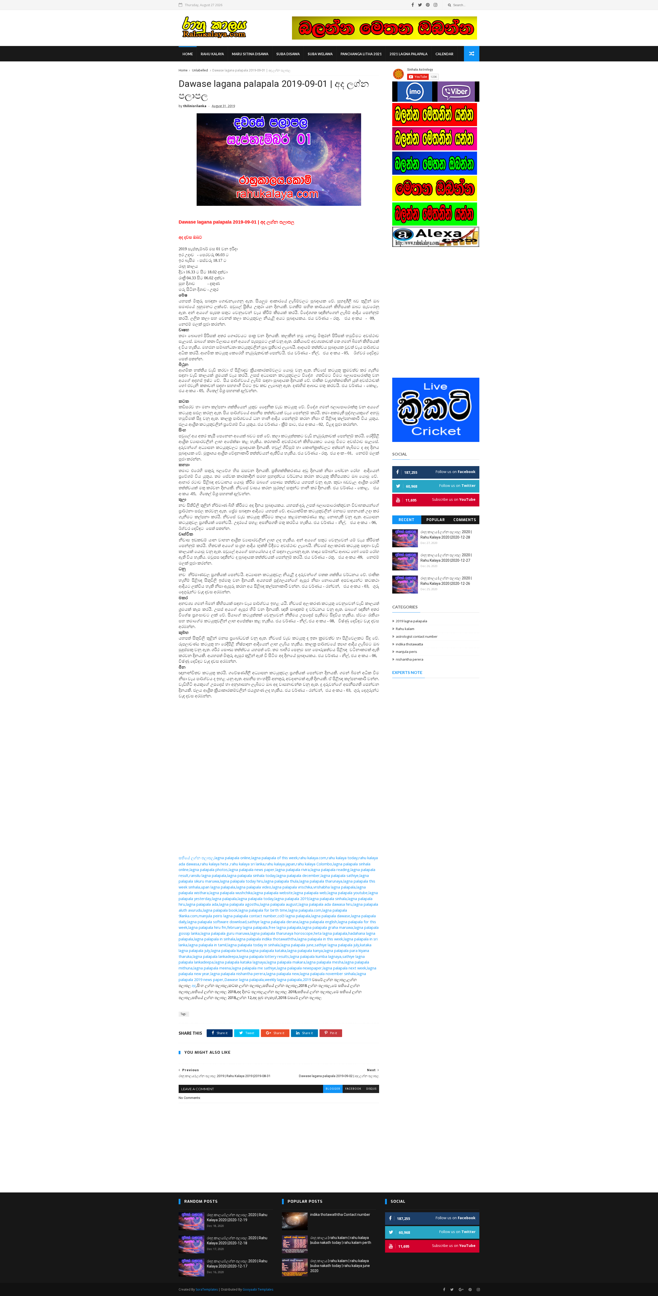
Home (187, 54)
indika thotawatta (409, 644)
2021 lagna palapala (408, 54)
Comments (464, 519)
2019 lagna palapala (411, 621)
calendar (444, 54)
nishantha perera (409, 659)
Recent (407, 519)
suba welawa (320, 54)
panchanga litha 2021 (361, 54)
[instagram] (435, 5)
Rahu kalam (405, 628)
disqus (371, 1088)
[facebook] (413, 5)
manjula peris (406, 651)
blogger (333, 1088)
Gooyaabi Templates (258, 1289)
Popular (435, 519)
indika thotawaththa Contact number (340, 1214)
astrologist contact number (416, 636)
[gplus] (461, 1290)
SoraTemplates (207, 1289)
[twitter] (420, 5)
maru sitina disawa (250, 54)
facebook (353, 1088)
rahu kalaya (212, 54)
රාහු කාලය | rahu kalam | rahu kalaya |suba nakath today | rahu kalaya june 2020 (340, 1266)
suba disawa (288, 54)
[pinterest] (428, 5)
